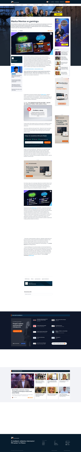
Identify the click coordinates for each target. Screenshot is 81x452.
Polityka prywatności (54, 450)
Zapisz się (46, 142)
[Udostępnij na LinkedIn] (21, 30)
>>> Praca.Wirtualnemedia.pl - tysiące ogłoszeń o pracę (33, 68)
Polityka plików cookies (67, 450)
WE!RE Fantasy (43, 94)
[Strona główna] (15, 2)
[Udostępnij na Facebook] (20, 30)
